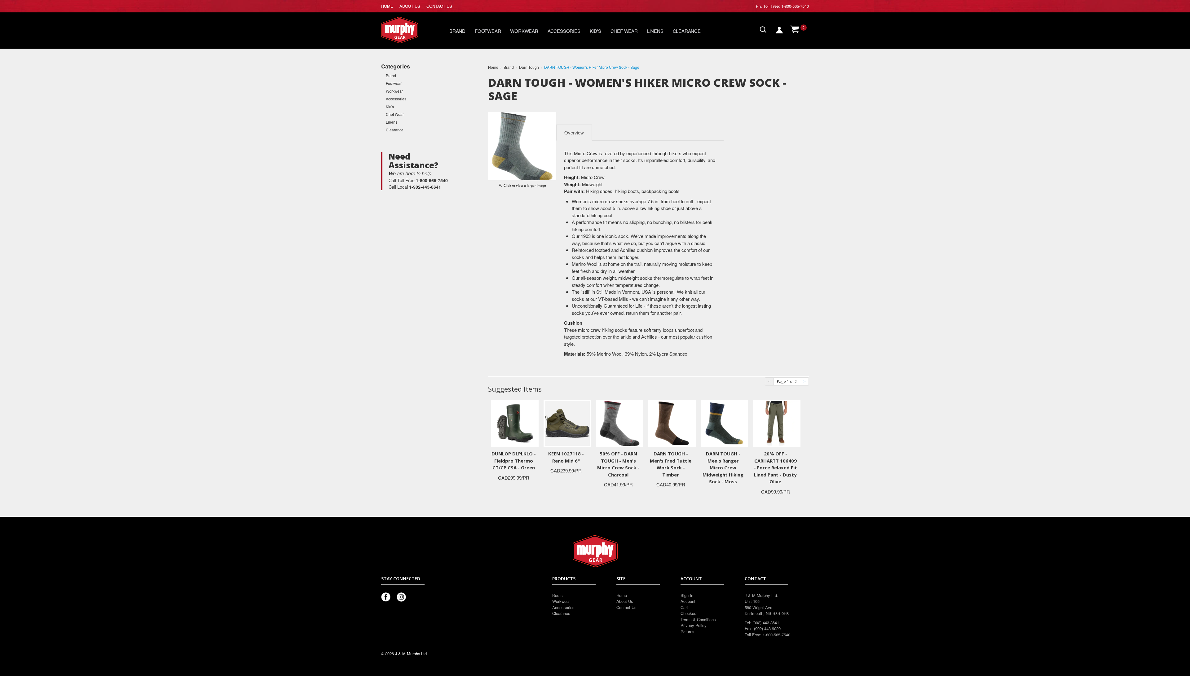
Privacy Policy (694, 625)
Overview (574, 132)
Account (688, 601)
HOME (387, 6)
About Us (624, 601)
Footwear (488, 31)
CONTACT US (439, 6)
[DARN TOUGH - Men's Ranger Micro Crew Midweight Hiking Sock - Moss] (724, 422)
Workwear (524, 31)
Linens (655, 31)
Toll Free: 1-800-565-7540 (786, 6)
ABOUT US (409, 6)
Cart (684, 607)
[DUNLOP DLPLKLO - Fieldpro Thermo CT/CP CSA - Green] (515, 422)
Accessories (564, 31)
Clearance (687, 31)
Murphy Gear (407, 30)
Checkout (689, 613)
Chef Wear (624, 31)
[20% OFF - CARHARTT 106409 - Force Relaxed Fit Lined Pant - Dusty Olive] (776, 422)
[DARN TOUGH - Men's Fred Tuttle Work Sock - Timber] (672, 422)
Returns (687, 631)
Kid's (595, 31)
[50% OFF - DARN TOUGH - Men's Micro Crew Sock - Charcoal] (619, 422)
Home (621, 595)
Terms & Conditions (698, 619)
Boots (557, 595)
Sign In (687, 595)
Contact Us (626, 607)
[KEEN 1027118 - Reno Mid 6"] (567, 422)
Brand (457, 31)
